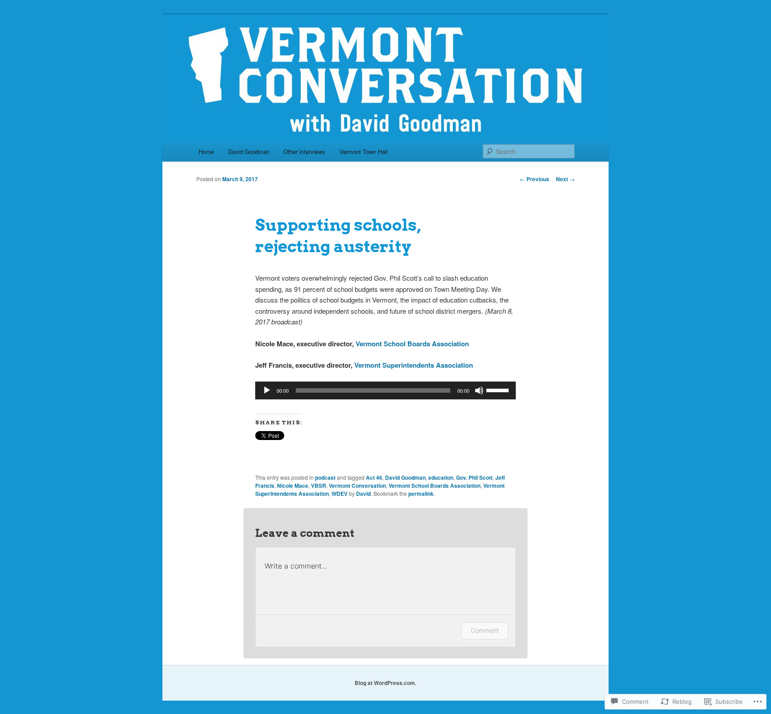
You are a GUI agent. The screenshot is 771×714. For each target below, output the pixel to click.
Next (565, 179)
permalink (421, 494)
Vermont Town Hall (364, 151)
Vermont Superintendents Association (413, 365)
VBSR (318, 486)
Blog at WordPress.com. (385, 683)
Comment (485, 630)
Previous (534, 179)
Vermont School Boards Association (412, 344)
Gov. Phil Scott (474, 477)
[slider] (498, 390)
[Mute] (479, 390)
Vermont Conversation (357, 486)
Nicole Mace (292, 486)
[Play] (266, 390)
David (363, 494)
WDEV (340, 494)
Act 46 (374, 477)
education (440, 477)
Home (206, 151)
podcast (325, 477)
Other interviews (304, 151)
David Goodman (248, 151)
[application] (385, 390)
